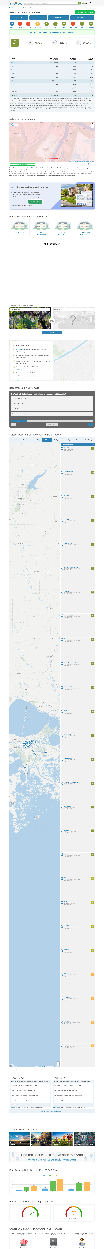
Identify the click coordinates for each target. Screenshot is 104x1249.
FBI (59, 49)
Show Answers (52, 424)
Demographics (59, 17)
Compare (52, 332)
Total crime (13, 62)
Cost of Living (36, 440)
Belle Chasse (25, 7)
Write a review (14, 1107)
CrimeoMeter (30, 168)
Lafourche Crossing (20, 414)
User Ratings (88, 440)
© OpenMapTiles (88, 161)
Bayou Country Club (20, 398)
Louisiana (17, 7)
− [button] (92, 126)
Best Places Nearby (82, 17)
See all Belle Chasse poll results (52, 1111)
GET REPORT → (35, 201)
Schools (78, 440)
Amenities (25, 440)
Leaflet (93, 161)
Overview (19, 17)
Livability (84, 3)
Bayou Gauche (18, 403)
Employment (57, 440)
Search (11, 7)
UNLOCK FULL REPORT (85, 12)
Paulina (16, 409)
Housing (68, 440)
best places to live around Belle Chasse (23, 1069)
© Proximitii (71, 161)
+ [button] (92, 124)
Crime (46, 440)
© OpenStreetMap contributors (79, 161)
